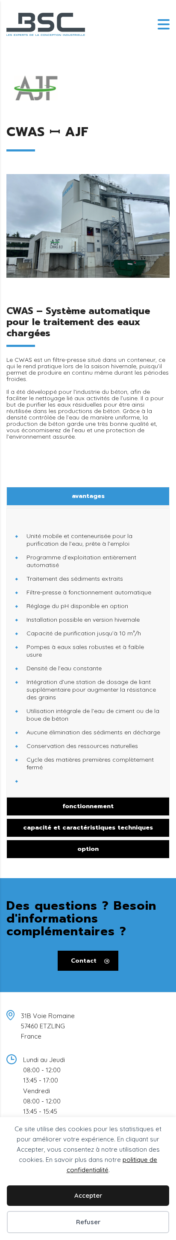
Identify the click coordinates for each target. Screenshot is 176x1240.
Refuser (88, 1222)
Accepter (88, 1195)
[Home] (45, 24)
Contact (84, 960)
